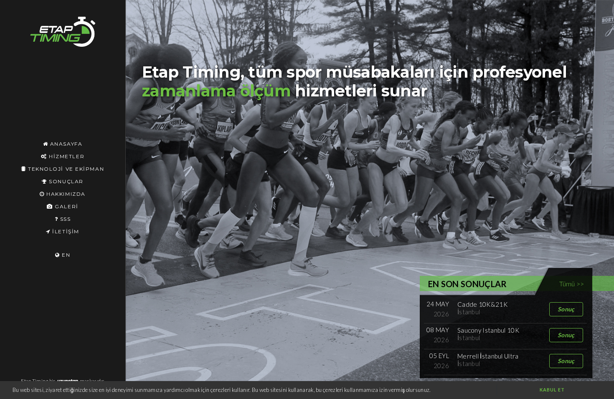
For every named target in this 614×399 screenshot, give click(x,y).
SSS (64, 219)
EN (65, 255)
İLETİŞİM (65, 231)
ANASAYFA (65, 144)
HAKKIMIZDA (65, 194)
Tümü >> (571, 284)
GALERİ (65, 206)
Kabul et (552, 389)
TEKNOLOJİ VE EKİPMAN (65, 169)
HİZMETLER (65, 156)
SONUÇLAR (65, 181)
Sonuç (566, 309)
